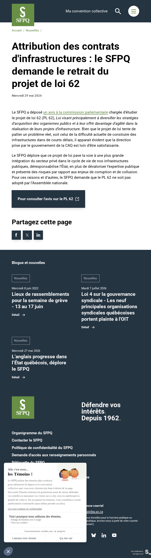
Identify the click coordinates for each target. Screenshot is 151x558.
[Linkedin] (104, 535)
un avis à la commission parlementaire (75, 112)
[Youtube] (114, 535)
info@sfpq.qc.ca (92, 511)
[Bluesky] (93, 535)
